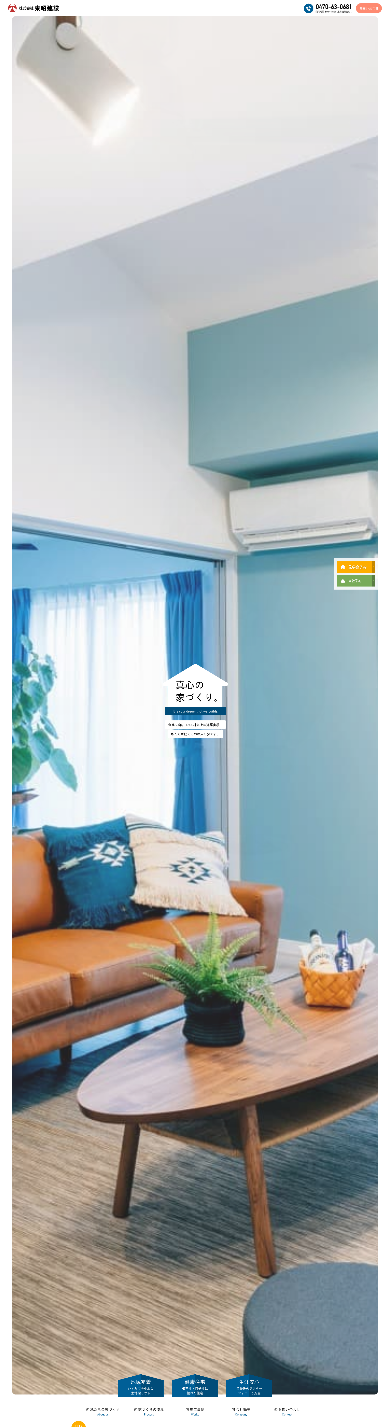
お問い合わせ (369, 8)
